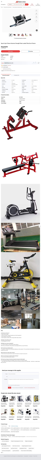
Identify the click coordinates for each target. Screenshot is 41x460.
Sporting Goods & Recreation (7, 7)
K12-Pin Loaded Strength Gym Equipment (15, 429)
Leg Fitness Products (14, 448)
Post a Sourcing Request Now (30, 387)
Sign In (3, 70)
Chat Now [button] (31, 51)
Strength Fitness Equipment (27, 7)
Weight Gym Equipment (28, 441)
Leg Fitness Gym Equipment (6, 450)
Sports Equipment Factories (6, 445)
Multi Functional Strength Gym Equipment (6, 431)
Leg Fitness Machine (16, 450)
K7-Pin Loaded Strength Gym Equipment (35, 428)
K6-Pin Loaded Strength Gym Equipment (25, 429)
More (2, 452)
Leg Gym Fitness (31, 448)
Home (2, 7)
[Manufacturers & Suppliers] (21, 2)
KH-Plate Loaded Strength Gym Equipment (6, 428)
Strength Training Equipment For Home (17, 441)
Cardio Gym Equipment (4, 429)
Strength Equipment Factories (26, 445)
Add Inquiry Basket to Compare (20, 38)
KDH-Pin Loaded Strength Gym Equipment (25, 428)
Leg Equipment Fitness (22, 448)
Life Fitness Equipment (5, 441)
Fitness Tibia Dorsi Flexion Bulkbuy (26, 450)
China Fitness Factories (16, 445)
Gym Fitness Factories (5, 448)
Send (9, 387)
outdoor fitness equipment (15, 431)
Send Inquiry (10, 51)
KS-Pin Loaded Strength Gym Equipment (15, 428)
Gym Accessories (33, 429)
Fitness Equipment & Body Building (17, 7)
